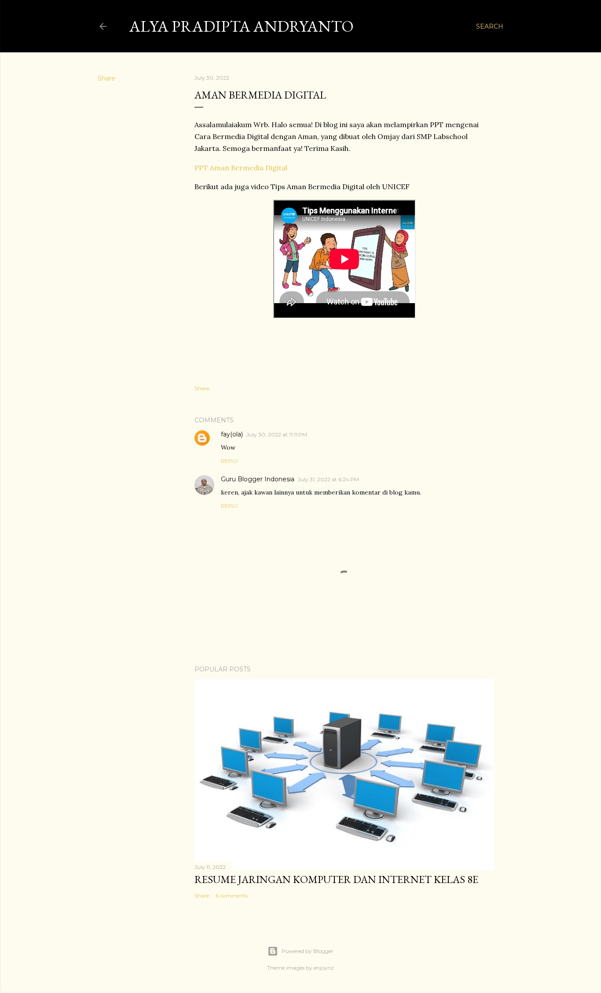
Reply (229, 461)
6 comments (232, 895)
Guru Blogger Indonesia (257, 479)
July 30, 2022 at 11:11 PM (276, 434)
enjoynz (324, 967)
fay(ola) (232, 434)
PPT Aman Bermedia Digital (240, 167)
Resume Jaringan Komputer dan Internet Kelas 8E (336, 879)
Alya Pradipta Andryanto (241, 26)
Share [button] (106, 78)
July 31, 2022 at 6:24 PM (328, 479)
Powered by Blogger (307, 951)
